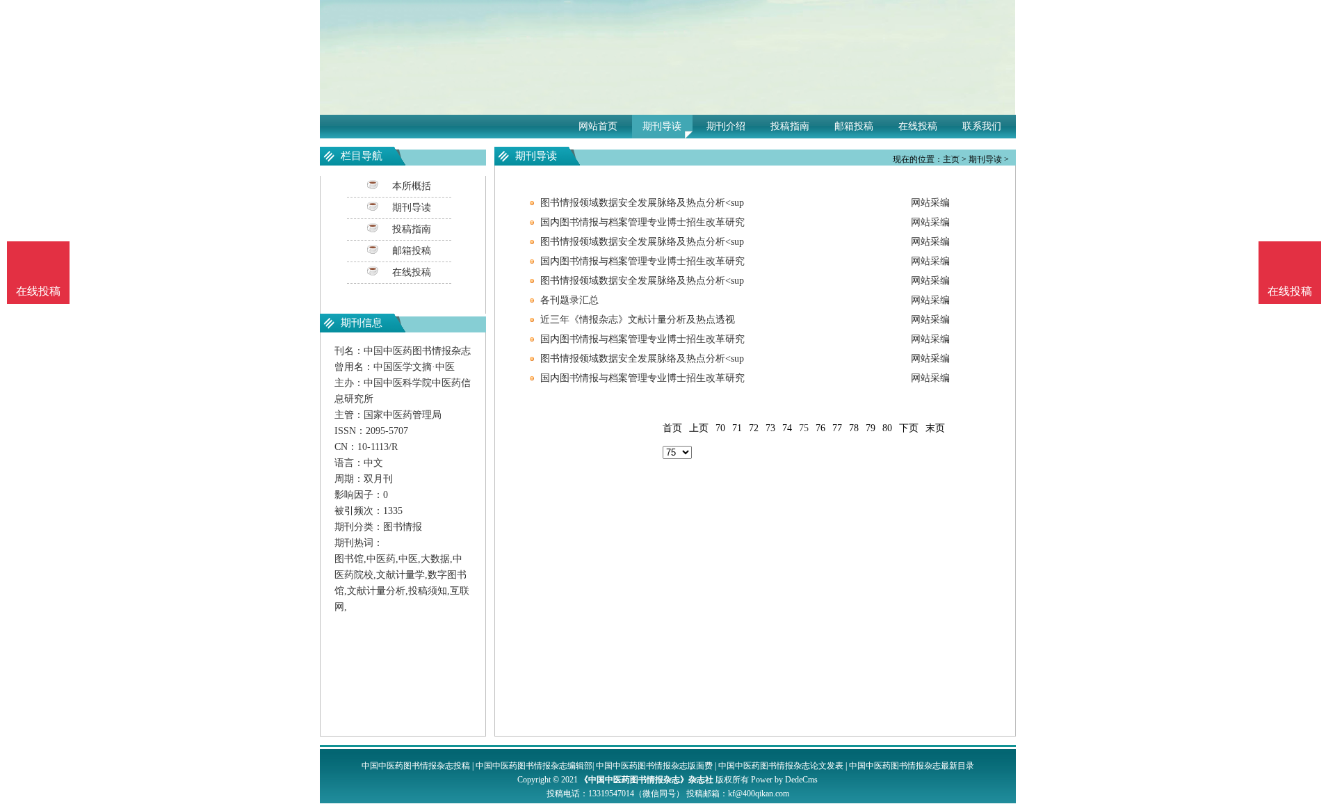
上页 (699, 428)
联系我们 (981, 126)
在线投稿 (917, 126)
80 (887, 428)
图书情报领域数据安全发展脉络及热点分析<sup (642, 203)
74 (787, 428)
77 (837, 428)
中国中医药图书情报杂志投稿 (416, 766)
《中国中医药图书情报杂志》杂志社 (646, 780)
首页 (672, 428)
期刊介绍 (725, 126)
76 (820, 428)
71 (737, 428)
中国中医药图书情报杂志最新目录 (911, 766)
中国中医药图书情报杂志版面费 (654, 766)
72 (754, 428)
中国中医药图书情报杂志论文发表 (780, 766)
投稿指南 (789, 126)
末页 (935, 428)
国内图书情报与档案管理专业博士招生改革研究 (642, 222)
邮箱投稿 (853, 126)
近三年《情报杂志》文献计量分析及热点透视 (637, 319)
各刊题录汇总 (569, 300)
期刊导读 (661, 126)
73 (770, 428)
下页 (909, 428)
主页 (951, 159)
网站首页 (597, 126)
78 (854, 428)
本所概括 (411, 186)
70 (720, 428)
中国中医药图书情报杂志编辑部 (534, 766)
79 (870, 428)
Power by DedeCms (784, 780)
